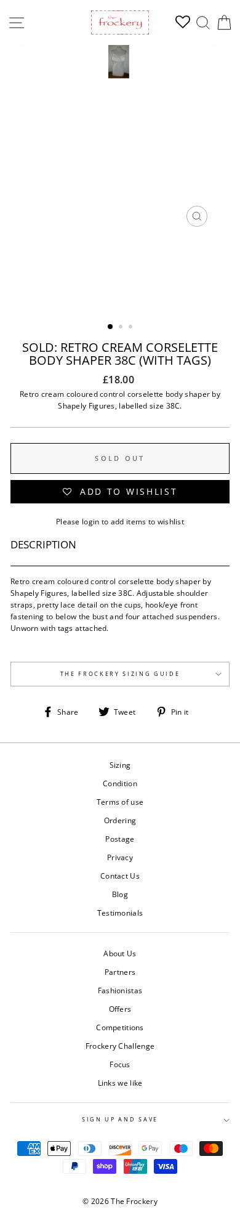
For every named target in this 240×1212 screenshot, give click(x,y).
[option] (120, 139)
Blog (120, 894)
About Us (119, 953)
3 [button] (132, 328)
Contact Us (120, 876)
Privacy (120, 857)
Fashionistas (120, 990)
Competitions (120, 1027)
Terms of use (120, 802)
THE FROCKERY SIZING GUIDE (120, 674)
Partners (120, 972)
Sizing (120, 765)
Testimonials (120, 912)
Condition (120, 783)
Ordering (120, 820)
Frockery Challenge (120, 1046)
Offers (120, 1009)
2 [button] (122, 328)
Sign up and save (120, 1119)
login (91, 521)
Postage (119, 839)
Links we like (120, 1083)
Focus (120, 1064)
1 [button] (111, 327)
